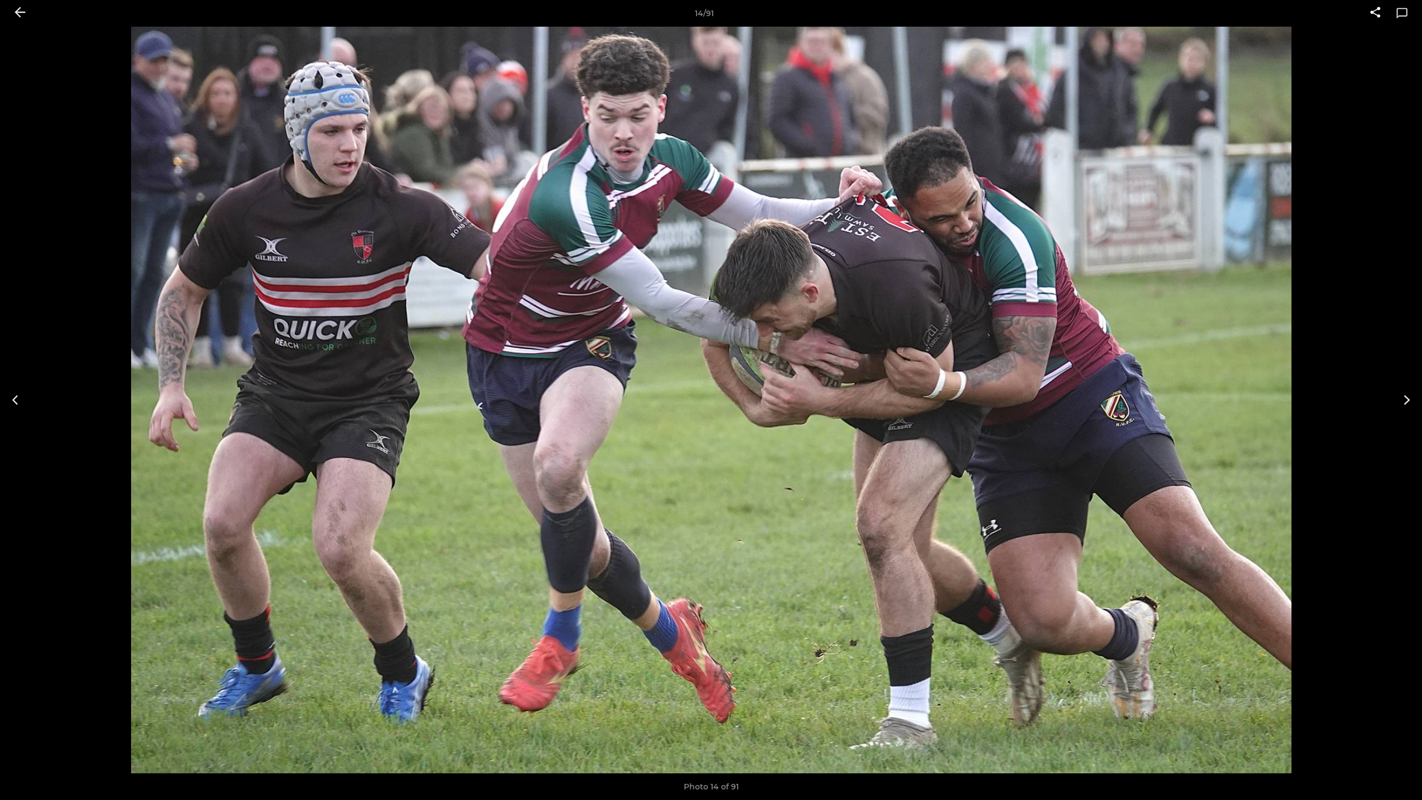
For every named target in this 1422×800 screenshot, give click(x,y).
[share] (1375, 13)
